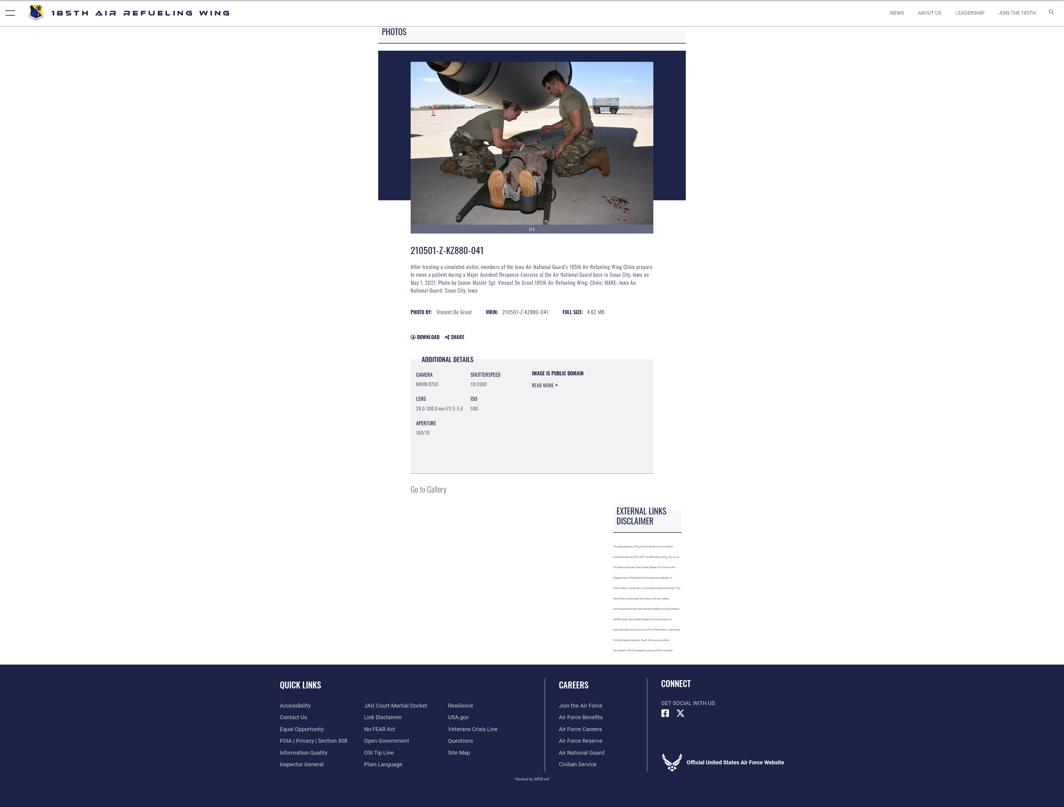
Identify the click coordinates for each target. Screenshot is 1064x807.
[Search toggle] (1051, 13)
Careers (574, 684)
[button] (9, 13)
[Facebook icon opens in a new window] (665, 713)
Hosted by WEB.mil (532, 779)
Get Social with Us (688, 703)
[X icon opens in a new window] (680, 713)
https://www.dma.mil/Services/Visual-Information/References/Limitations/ (565, 440)
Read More (543, 385)
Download (427, 336)
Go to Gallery (428, 489)
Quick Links (300, 684)
